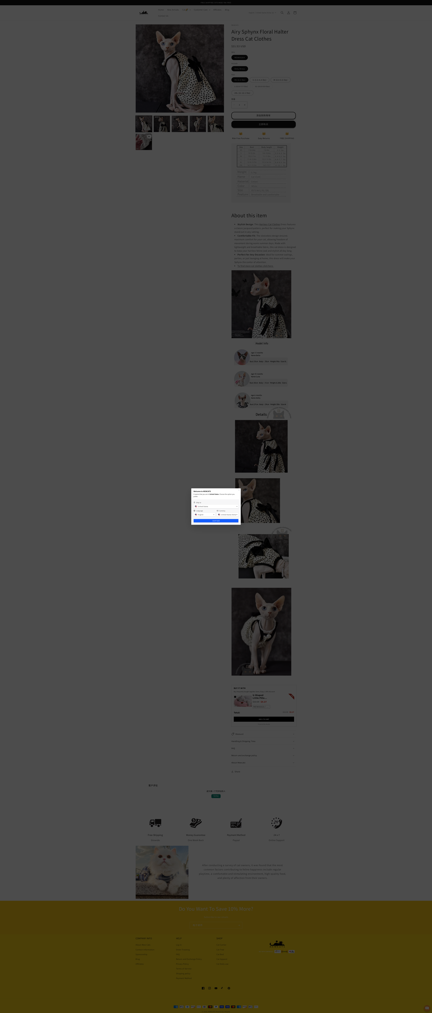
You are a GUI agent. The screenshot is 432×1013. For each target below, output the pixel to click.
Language (199, 511)
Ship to (198, 503)
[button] (216, 506)
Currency (222, 511)
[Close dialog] (239, 490)
